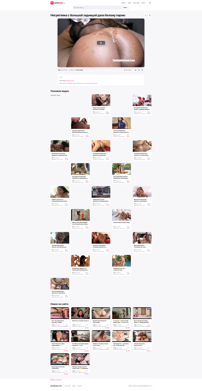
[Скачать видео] (145, 15)
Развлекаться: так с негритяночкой (119, 269)
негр (84, 83)
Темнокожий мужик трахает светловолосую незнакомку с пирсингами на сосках (59, 246)
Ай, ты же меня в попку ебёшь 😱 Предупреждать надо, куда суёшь (142, 321)
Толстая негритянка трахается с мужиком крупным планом (58, 292)
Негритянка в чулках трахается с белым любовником (99, 108)
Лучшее (123, 2)
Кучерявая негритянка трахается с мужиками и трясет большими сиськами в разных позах (79, 177)
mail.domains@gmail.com (144, 386)
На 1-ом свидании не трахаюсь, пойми (58, 321)
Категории (136, 2)
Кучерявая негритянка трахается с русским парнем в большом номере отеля (101, 154)
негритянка (79, 83)
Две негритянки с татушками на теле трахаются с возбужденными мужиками (139, 246)
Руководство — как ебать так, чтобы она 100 (121, 344)
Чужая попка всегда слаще (121, 222)
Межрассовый (70, 80)
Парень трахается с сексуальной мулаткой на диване (59, 200)
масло (95, 83)
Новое (129, 2)
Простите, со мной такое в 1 (80, 320)
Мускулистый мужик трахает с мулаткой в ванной (140, 200)
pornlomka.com (56, 386)
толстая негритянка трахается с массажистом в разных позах (121, 131)
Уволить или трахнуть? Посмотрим (99, 321)
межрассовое (89, 83)
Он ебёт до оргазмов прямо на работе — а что (80, 344)
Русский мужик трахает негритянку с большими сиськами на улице (120, 177)
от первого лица (71, 83)
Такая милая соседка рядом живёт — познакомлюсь (58, 344)
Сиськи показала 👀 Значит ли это (140, 344)
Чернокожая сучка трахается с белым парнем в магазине (101, 200)
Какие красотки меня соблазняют (58, 367)
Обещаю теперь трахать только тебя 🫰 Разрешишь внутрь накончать (80, 367)
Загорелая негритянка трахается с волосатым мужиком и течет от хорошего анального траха (142, 154)
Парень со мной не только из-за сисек (100, 344)
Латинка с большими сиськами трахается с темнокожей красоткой (100, 246)
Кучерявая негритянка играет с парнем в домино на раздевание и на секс (141, 108)
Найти (125, 7)
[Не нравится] (142, 70)
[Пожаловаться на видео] (149, 15)
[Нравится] (135, 70)
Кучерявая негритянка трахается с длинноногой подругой (59, 154)
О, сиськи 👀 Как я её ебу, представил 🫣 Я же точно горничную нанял (121, 321)
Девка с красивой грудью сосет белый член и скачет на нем (80, 223)
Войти (143, 2)
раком (64, 83)
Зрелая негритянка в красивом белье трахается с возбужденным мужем (80, 131)
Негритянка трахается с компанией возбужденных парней (80, 269)
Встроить (128, 70)
